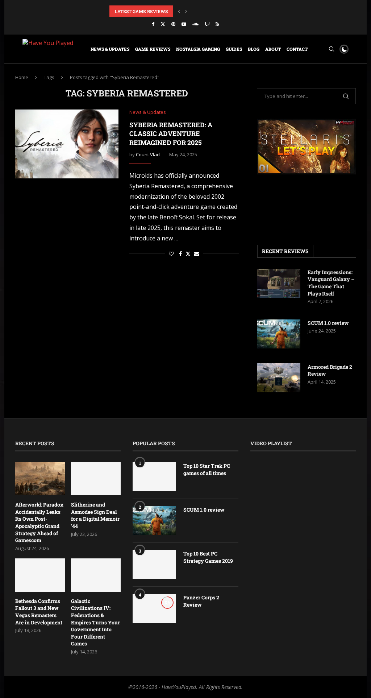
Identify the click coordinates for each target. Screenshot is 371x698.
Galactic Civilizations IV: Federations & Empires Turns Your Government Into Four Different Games (95, 622)
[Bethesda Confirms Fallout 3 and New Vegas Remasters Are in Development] (40, 574)
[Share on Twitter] (188, 253)
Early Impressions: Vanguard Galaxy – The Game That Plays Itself (331, 283)
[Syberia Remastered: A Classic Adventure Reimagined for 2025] (66, 144)
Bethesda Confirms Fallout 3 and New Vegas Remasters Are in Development (38, 612)
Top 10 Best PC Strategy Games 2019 (208, 557)
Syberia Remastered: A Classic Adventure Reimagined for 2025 (170, 133)
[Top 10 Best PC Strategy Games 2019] (154, 564)
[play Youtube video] (306, 146)
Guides (234, 49)
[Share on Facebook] (180, 253)
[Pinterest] (173, 24)
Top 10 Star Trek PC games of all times (206, 469)
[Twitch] (207, 24)
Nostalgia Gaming (198, 49)
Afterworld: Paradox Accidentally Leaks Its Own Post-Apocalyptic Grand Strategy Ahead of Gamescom (39, 522)
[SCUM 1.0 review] (278, 333)
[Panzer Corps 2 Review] (154, 608)
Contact (297, 49)
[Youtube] (184, 24)
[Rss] (217, 24)
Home (21, 77)
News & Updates (110, 49)
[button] (179, 11)
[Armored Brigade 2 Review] (278, 377)
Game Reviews (152, 49)
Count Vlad (148, 154)
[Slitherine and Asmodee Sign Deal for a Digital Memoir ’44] (96, 478)
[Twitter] (163, 24)
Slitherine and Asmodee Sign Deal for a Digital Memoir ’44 (95, 515)
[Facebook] (153, 24)
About (273, 49)
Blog (253, 49)
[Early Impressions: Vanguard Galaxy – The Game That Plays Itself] (278, 283)
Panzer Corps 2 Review (201, 601)
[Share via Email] (196, 253)
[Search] (331, 48)
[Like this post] (171, 253)
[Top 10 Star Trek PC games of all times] (154, 476)
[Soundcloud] (195, 24)
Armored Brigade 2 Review (330, 370)
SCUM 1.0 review (328, 322)
